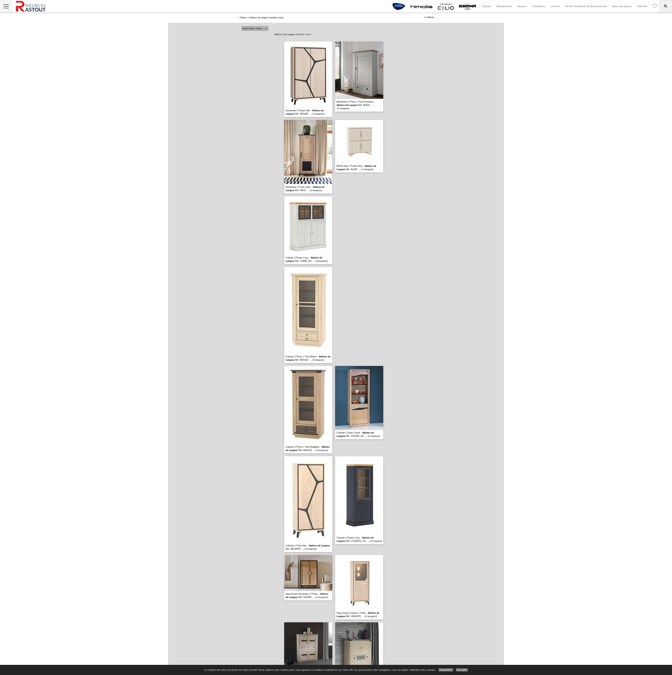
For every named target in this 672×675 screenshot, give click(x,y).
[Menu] (6, 6)
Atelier (642, 6)
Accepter (462, 669)
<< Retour (429, 17)
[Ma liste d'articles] (655, 6)
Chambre (538, 6)
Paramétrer (446, 669)
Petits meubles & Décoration (586, 6)
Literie (555, 6)
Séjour (522, 6)
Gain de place (622, 6)
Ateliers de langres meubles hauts (266, 17)
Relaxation (504, 6)
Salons (486, 6)
